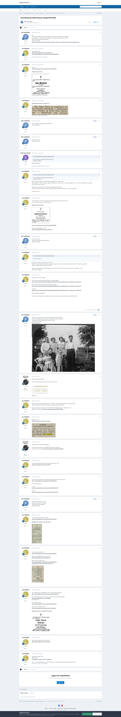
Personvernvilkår (52, 708)
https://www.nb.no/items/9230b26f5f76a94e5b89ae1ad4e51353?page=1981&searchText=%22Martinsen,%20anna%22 (56, 290)
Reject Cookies (97, 714)
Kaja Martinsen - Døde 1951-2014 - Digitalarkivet (42, 659)
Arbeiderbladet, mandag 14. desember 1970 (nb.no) (42, 563)
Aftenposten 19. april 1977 (37, 71)
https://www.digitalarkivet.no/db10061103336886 (53, 448)
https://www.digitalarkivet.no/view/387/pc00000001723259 (44, 519)
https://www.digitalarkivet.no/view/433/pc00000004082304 (44, 480)
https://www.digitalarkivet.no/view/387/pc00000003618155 (44, 225)
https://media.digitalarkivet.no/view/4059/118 (41, 641)
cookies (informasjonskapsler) (33, 714)
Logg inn (99, 2)
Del (90, 22)
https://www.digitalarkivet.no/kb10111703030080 (53, 409)
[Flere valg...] (99, 32)
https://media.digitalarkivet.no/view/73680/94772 (42, 52)
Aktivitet (27, 6)
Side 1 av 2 (33, 27)
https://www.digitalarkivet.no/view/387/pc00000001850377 (44, 603)
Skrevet (36, 32)
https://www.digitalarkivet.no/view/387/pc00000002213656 (44, 68)
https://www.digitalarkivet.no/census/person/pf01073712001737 (45, 492)
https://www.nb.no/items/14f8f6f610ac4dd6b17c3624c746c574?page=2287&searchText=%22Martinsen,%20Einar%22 (56, 281)
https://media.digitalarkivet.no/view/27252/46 (41, 464)
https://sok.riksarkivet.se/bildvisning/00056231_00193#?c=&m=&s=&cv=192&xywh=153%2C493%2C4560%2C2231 (55, 42)
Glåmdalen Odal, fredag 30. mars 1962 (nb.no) (41, 521)
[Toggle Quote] (33, 156)
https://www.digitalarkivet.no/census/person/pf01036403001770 (45, 487)
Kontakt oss (59, 708)
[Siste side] (28, 27)
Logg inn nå (60, 682)
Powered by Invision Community (60, 710)
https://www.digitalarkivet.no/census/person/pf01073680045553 (45, 54)
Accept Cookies (87, 714)
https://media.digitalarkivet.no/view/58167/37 (41, 557)
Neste (25, 27)
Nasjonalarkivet (24, 2)
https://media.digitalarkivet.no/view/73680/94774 (42, 229)
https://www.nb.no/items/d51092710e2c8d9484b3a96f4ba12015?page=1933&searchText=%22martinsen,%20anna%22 (56, 286)
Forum (20, 9)
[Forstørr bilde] (41, 84)
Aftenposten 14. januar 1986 (37, 205)
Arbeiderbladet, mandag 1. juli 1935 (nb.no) (40, 103)
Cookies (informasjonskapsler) (69, 708)
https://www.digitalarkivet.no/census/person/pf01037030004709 (45, 594)
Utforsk (21, 6)
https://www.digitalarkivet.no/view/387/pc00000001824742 (44, 562)
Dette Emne (95, 6)
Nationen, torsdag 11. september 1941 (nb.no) (41, 421)
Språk (46, 708)
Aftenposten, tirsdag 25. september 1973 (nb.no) (42, 611)
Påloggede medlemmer (36, 9)
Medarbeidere (27, 9)
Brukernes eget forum (34, 22)
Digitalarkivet (33, 6)
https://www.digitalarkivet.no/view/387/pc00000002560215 (44, 553)
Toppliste (45, 9)
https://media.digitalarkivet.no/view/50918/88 (41, 598)
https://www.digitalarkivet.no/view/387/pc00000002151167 (44, 608)
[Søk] (100, 7)
